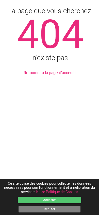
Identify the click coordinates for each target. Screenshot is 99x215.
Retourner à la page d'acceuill (49, 72)
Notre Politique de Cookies (57, 192)
